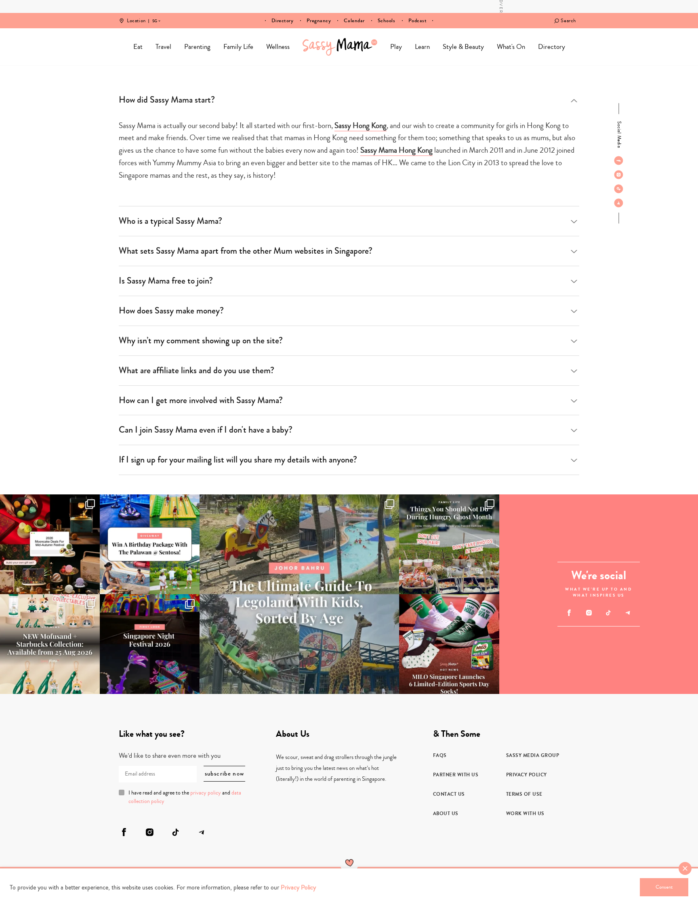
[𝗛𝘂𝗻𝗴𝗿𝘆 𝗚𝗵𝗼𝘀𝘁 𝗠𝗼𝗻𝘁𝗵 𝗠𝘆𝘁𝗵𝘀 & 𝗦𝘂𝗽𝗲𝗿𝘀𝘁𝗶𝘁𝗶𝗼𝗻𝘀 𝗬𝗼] (449, 544)
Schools (386, 20)
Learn (422, 46)
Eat (138, 46)
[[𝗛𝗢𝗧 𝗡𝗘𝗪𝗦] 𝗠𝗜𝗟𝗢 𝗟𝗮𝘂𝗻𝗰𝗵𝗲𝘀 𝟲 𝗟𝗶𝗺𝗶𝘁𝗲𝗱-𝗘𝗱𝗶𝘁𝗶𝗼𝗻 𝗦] (449, 644)
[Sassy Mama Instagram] (619, 174)
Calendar (354, 20)
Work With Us (525, 813)
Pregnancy (319, 20)
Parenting (197, 46)
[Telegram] (619, 203)
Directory (282, 20)
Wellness (278, 46)
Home (340, 47)
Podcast (417, 20)
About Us (445, 813)
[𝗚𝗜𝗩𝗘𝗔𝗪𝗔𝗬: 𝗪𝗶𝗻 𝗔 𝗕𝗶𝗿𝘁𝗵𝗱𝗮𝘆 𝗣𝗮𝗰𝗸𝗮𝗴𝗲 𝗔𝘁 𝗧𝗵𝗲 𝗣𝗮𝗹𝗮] (150, 544)
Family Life (238, 46)
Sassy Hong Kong (360, 125)
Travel (163, 46)
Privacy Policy (526, 775)
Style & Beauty (463, 46)
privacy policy (205, 793)
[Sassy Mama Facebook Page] (619, 160)
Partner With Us (456, 775)
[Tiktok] (619, 189)
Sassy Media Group (532, 755)
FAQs (440, 755)
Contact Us (449, 794)
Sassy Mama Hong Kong (396, 150)
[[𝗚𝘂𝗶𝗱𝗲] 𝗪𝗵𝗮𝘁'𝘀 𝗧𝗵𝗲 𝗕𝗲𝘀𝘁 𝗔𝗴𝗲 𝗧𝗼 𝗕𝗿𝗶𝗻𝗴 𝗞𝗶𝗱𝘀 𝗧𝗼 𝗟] (299, 594)
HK (155, 15)
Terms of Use (524, 794)
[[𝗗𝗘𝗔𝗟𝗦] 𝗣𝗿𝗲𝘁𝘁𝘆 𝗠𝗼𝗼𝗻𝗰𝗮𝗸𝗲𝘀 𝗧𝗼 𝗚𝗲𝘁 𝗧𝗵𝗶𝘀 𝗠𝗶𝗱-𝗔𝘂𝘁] (50, 544)
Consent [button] (664, 887)
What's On (511, 46)
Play (396, 46)
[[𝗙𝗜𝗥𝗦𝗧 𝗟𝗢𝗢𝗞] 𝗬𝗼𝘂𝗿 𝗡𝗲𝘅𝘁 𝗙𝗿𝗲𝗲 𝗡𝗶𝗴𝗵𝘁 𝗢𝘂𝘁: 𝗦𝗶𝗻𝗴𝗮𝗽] (150, 644)
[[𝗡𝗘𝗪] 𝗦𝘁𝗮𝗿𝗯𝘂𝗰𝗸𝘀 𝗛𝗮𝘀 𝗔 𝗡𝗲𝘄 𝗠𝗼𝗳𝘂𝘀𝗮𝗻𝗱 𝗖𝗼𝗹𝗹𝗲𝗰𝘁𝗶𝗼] (50, 644)
